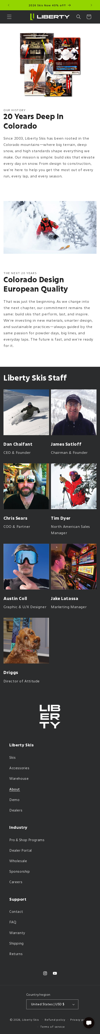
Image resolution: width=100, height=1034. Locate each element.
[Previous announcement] (8, 5)
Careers (15, 882)
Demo (14, 800)
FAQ (13, 922)
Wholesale (18, 861)
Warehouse (19, 778)
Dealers (15, 810)
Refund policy (55, 1019)
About (14, 789)
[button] (9, 17)
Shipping (16, 943)
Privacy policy (80, 1019)
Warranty (17, 933)
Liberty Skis (30, 1019)
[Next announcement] (91, 5)
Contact (16, 911)
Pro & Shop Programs (26, 840)
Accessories (19, 768)
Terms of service (52, 1026)
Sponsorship (19, 871)
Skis (12, 757)
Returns (16, 954)
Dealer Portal (20, 850)
